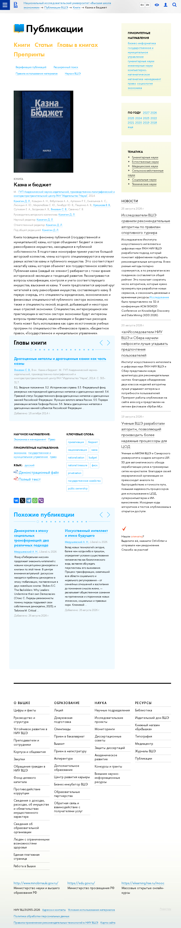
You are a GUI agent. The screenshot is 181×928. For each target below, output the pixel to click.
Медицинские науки (145, 166)
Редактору (165, 908)
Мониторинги (105, 729)
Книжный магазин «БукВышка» (147, 727)
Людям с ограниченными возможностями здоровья (31, 843)
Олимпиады (62, 729)
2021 (131, 122)
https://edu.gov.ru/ (81, 883)
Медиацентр (144, 743)
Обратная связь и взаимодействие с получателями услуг (68, 807)
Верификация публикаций (31, 67)
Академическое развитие (106, 757)
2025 (131, 118)
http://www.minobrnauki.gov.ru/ (36, 883)
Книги (22, 45)
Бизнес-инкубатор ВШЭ (71, 784)
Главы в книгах (77, 45)
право (132, 83)
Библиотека (143, 710)
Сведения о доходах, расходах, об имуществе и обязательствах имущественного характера (31, 808)
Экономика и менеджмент (30, 439)
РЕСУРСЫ (143, 703)
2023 (146, 118)
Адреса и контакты (54, 910)
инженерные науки (140, 65)
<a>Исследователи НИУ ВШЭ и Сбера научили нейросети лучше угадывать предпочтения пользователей (144, 343)
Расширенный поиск (66, 67)
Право (51, 439)
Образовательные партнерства (67, 794)
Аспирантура (63, 758)
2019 (146, 122)
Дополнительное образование (66, 768)
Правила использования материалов (37, 73)
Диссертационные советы (108, 738)
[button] (31, 350)
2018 (154, 122)
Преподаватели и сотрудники (26, 742)
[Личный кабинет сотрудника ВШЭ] (165, 5)
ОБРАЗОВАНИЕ (67, 703)
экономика (135, 88)
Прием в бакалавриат (69, 736)
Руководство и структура (24, 720)
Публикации (54, 28)
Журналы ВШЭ (145, 751)
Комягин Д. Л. (22, 201)
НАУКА (101, 703)
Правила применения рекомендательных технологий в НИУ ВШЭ (56, 922)
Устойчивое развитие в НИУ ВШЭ (30, 731)
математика (135, 79)
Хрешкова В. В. (101, 205)
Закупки (19, 759)
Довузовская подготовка (63, 720)
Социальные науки (144, 179)
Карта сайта (107, 922)
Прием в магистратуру (70, 751)
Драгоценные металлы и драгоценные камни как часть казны (60, 361)
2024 (138, 118)
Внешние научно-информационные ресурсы (107, 777)
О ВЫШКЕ (22, 703)
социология (145, 83)
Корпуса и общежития (30, 752)
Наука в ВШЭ (73, 73)
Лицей (58, 710)
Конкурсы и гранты (108, 766)
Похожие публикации (44, 514)
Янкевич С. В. (59, 209)
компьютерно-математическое (139, 72)
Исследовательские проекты (109, 720)
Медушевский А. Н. (26, 552)
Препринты (29, 54)
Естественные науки (145, 162)
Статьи (44, 45)
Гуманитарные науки (145, 157)
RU (142, 4)
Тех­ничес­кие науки (144, 184)
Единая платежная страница (27, 856)
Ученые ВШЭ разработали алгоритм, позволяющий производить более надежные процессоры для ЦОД (144, 435)
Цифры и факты (25, 710)
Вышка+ (59, 743)
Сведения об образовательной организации (26, 828)
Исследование (159, 297)
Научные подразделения (112, 710)
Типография (143, 736)
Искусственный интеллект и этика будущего (86, 533)
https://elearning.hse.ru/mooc (143, 883)
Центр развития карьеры (72, 777)
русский (29, 465)
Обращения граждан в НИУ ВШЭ (29, 768)
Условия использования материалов (91, 910)
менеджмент (152, 79)
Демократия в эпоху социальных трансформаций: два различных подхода (31, 538)
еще (130, 127)
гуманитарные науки (141, 61)
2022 (154, 118)
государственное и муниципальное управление (140, 52)
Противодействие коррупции (27, 791)
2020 (138, 122)
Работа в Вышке (25, 866)
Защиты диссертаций (110, 748)
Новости (129, 201)
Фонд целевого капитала (25, 779)
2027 (146, 113)
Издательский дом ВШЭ (152, 718)
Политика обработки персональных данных (41, 916)
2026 (154, 113)
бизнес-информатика (142, 43)
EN (147, 4)
